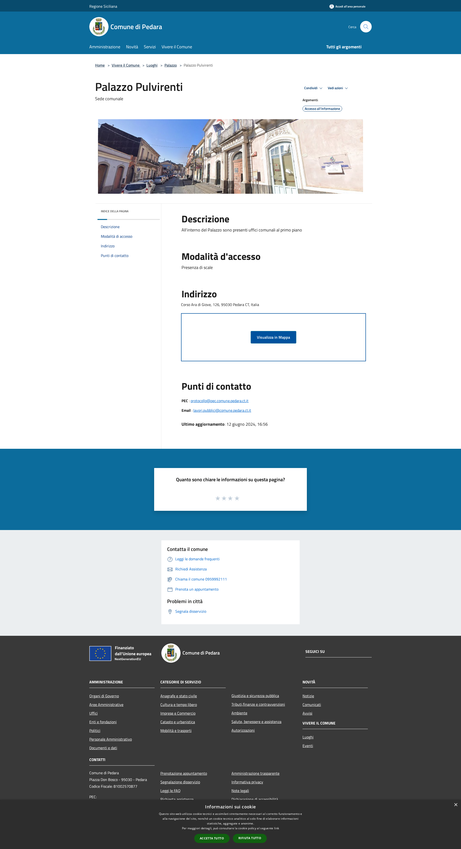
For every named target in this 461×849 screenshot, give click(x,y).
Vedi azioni (336, 88)
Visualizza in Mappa (273, 337)
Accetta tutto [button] (212, 838)
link (276, 828)
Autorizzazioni (243, 730)
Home (100, 65)
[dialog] (230, 824)
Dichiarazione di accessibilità (254, 799)
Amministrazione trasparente (255, 773)
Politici (94, 730)
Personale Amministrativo (110, 739)
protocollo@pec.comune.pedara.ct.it (220, 401)
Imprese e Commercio (177, 713)
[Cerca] (366, 26)
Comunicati (312, 704)
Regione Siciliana (103, 6)
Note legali (240, 790)
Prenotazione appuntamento (183, 773)
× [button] (455, 805)
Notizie (308, 696)
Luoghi (152, 65)
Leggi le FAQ (170, 790)
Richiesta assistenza (177, 799)
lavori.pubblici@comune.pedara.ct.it (222, 410)
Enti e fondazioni (103, 722)
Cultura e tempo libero (178, 704)
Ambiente (239, 713)
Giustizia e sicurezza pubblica (255, 696)
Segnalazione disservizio (180, 782)
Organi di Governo (104, 696)
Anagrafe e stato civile (178, 696)
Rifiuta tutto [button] (249, 838)
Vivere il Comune (126, 65)
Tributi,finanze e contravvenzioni (258, 704)
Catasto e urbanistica (177, 722)
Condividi (311, 88)
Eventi (308, 746)
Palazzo (170, 65)
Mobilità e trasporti (176, 730)
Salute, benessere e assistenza (256, 721)
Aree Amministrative (106, 704)
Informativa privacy (247, 782)
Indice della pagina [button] (114, 211)
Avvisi (307, 713)
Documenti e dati (103, 748)
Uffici (93, 713)
